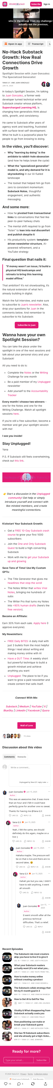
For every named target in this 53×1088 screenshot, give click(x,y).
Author (12, 795)
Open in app (15, 43)
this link (19, 460)
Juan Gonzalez (22, 83)
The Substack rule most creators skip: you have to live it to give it (31, 955)
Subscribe (36, 4)
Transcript (37, 43)
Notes (27, 372)
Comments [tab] (9, 756)
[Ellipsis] (49, 791)
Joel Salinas (44, 1003)
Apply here (39, 623)
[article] (26, 957)
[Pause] (3, 35)
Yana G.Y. (6, 83)
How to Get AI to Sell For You (29, 999)
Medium (24, 706)
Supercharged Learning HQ (19, 107)
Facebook (34, 710)
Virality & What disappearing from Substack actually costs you (32, 1012)
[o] (7, 957)
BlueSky (8, 710)
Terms (30, 1074)
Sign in (47, 4)
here (16, 413)
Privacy (23, 1074)
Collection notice (41, 1074)
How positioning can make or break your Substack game (29, 1023)
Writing (44, 372)
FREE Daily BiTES (18, 641)
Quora (45, 710)
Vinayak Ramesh (42, 994)
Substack (11, 706)
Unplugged (44, 381)
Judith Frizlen (41, 961)
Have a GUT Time (18, 658)
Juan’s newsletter (31, 304)
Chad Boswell (41, 983)
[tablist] (15, 757)
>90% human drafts (24, 605)
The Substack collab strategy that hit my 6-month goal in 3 (32, 989)
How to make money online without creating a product (28, 978)
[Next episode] (9, 35)
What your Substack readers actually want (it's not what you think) (30, 967)
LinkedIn (20, 710)
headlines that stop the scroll (25, 582)
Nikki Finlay (39, 1017)
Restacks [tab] (22, 756)
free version (15, 609)
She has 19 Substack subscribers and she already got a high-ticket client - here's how (32, 1035)
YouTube (36, 706)
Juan (33, 308)
